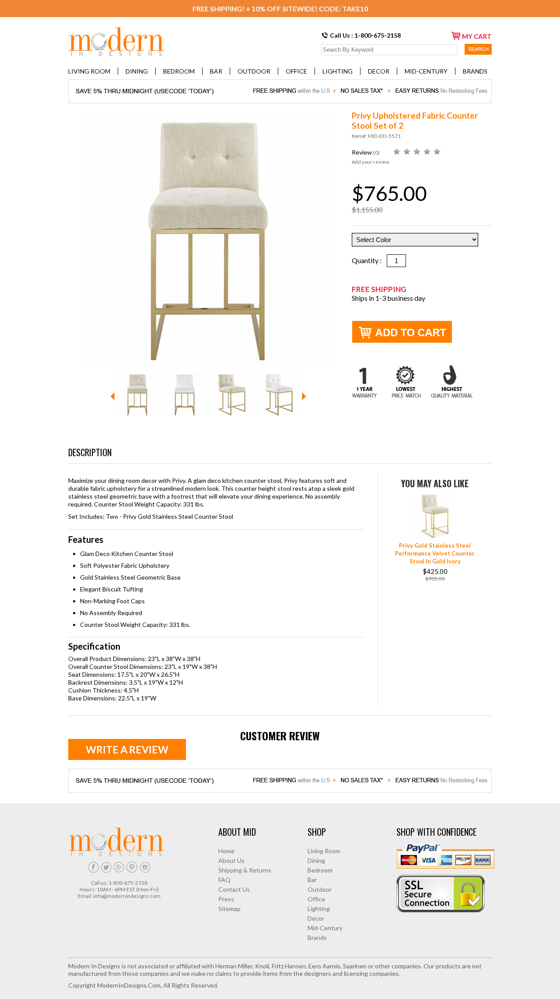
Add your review (370, 162)
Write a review (127, 749)
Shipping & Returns (244, 870)
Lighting (337, 71)
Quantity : (369, 260)
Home (226, 851)
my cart (477, 36)
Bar (216, 71)
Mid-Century (426, 71)
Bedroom (179, 71)
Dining (137, 71)
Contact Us (234, 889)
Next (304, 396)
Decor (378, 71)
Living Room (89, 71)
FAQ (224, 879)
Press (226, 899)
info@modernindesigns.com (127, 896)
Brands (475, 71)
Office (296, 71)
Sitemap (229, 908)
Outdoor (254, 71)
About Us (231, 860)
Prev (112, 396)
